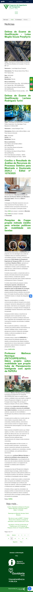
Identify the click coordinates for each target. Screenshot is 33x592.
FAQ (16, 556)
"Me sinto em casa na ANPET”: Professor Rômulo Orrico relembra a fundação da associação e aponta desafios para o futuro (18, 519)
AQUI (9, 211)
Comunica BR (11, 1)
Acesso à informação (19, 1)
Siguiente (15, 542)
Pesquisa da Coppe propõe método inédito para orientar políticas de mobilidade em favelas (18, 225)
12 (22, 538)
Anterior (14, 535)
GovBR (3, 1)
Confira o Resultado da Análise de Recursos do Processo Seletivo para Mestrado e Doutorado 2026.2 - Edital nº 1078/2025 (18, 167)
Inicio (8, 535)
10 (15, 538)
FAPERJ (10, 499)
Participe (27, 1)
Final (21, 542)
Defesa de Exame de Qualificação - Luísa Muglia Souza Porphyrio (18, 34)
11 (18, 538)
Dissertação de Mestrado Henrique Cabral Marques (18, 514)
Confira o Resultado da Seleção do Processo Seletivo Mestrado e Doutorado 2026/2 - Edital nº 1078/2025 (18, 508)
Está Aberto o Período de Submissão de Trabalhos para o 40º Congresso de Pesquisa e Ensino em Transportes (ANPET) (18, 526)
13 (26, 538)
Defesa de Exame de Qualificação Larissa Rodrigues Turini (18, 98)
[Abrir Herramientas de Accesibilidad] (29, 588)
